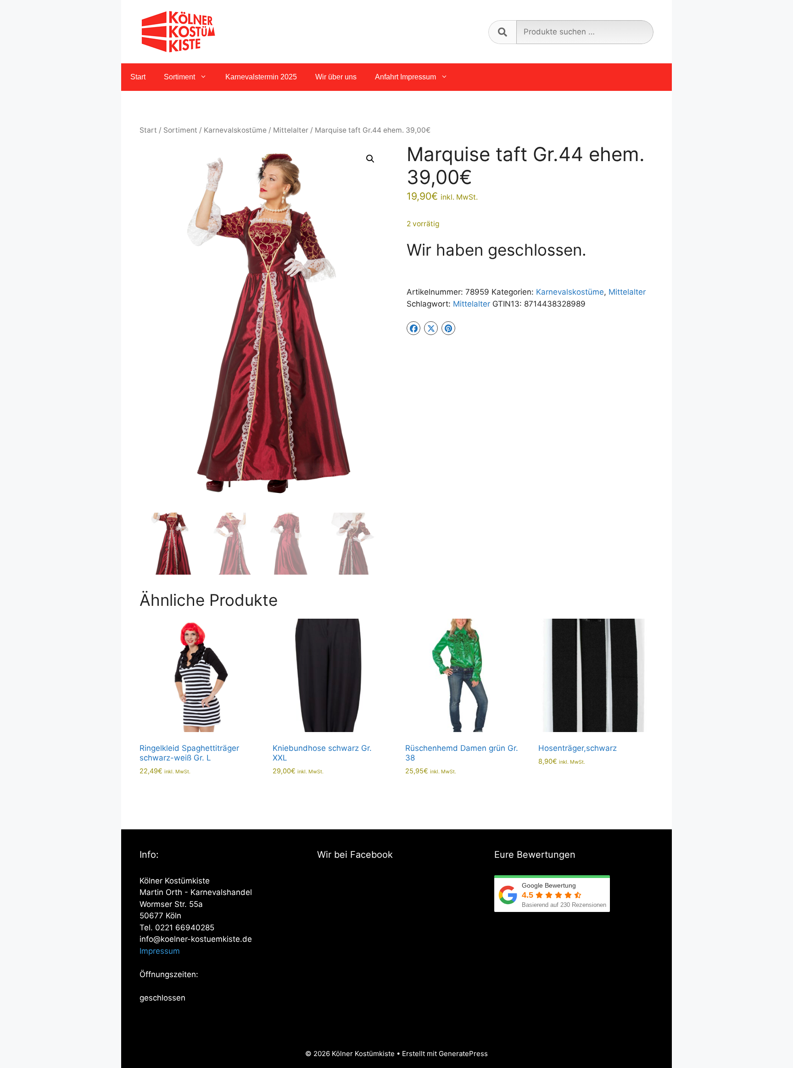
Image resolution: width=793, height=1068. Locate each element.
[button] (370, 159)
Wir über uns (336, 77)
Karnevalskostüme (235, 130)
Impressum (160, 951)
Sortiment (179, 77)
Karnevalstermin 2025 (261, 77)
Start (137, 77)
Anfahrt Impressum (405, 77)
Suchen (502, 32)
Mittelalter (290, 130)
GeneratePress (463, 1053)
